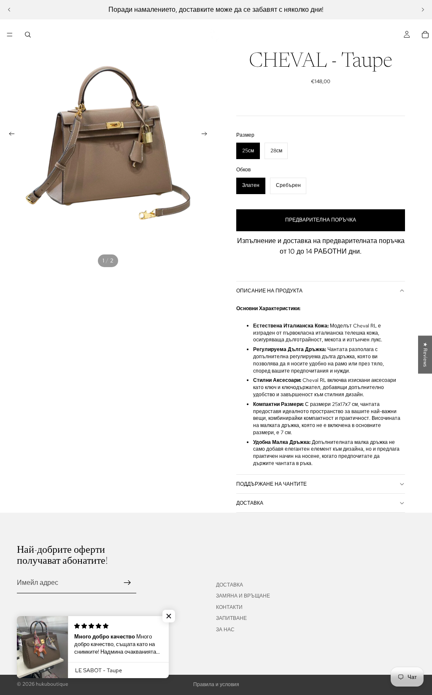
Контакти (229, 607)
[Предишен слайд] (9, 9)
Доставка (249, 503)
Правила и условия (216, 684)
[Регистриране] (127, 583)
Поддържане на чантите (271, 484)
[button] (168, 616)
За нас (225, 629)
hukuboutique (52, 684)
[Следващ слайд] (422, 9)
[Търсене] (28, 34)
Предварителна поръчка (320, 219)
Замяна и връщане (243, 595)
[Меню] (9, 34)
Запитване (231, 618)
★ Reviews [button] (425, 354)
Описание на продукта (269, 290)
